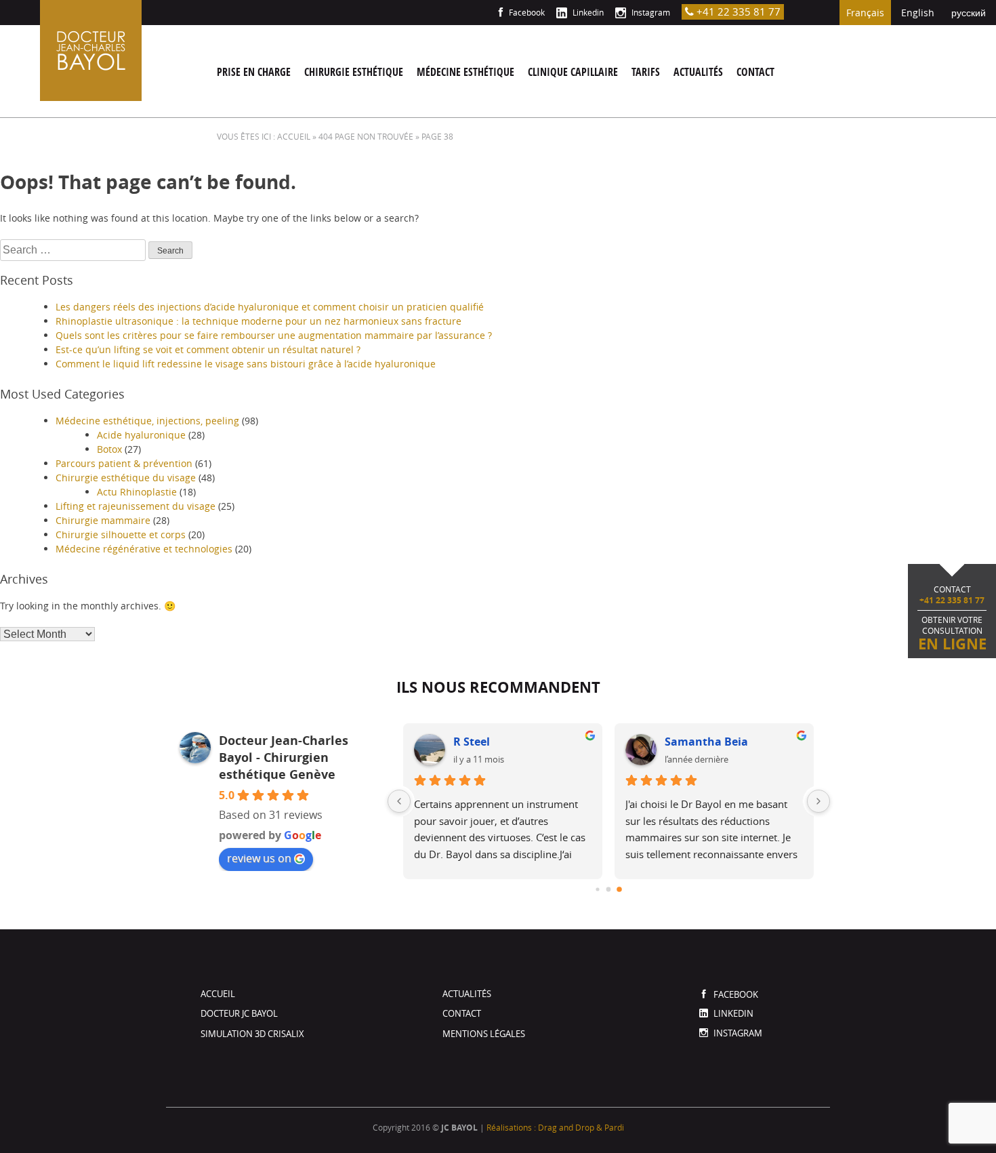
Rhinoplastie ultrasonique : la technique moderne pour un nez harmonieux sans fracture (258, 321)
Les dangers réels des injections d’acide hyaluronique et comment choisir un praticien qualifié (270, 306)
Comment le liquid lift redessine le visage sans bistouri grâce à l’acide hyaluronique (246, 363)
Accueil (218, 994)
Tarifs (645, 71)
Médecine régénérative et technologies (144, 548)
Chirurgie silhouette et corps (121, 534)
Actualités (698, 71)
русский (968, 12)
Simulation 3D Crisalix (252, 1034)
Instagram (649, 12)
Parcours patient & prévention (124, 463)
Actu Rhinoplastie (137, 491)
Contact (755, 71)
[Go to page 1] (608, 889)
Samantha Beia (706, 741)
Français (865, 12)
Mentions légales (483, 1034)
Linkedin (587, 12)
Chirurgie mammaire (103, 520)
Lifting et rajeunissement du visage (135, 506)
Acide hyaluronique (141, 434)
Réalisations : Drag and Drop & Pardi (555, 1127)
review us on (259, 858)
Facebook (526, 12)
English (917, 12)
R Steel (471, 741)
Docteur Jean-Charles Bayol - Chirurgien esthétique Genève (283, 757)
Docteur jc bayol (239, 1013)
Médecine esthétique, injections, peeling (147, 420)
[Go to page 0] (598, 889)
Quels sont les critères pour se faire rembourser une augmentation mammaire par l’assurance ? (274, 335)
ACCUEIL (293, 136)
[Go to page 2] (620, 889)
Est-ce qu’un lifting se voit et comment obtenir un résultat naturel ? (208, 349)
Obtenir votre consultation (952, 619)
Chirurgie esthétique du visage (126, 477)
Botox (109, 449)
